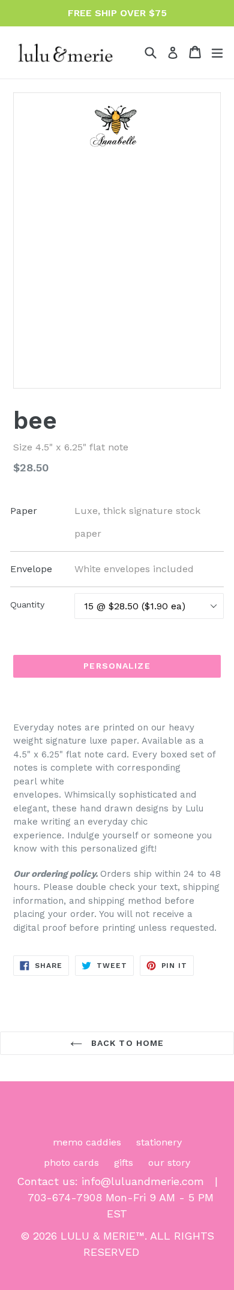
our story (169, 1162)
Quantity (27, 604)
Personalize (116, 665)
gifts (123, 1162)
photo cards (71, 1162)
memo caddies (87, 1142)
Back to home (126, 1043)
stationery (159, 1142)
